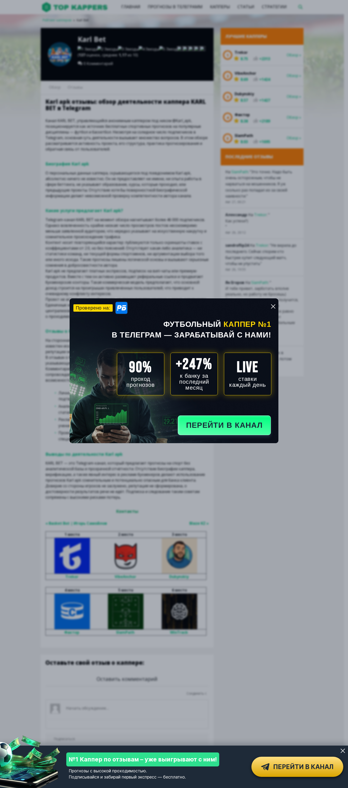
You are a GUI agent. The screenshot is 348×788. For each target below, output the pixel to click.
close (273, 306)
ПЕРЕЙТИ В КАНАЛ (224, 425)
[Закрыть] (343, 751)
